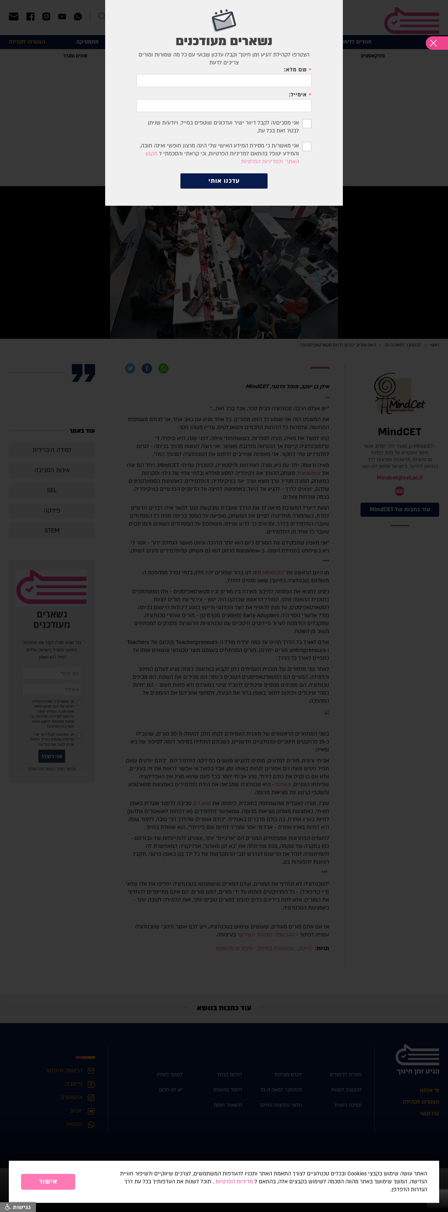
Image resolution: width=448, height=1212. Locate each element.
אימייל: (298, 95)
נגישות (21, 1207)
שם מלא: (295, 70)
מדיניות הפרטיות (234, 1181)
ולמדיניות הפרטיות (262, 161)
